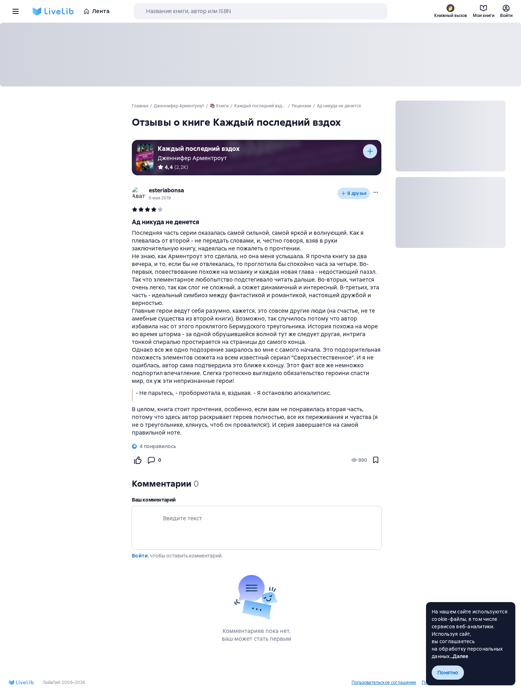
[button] (375, 192)
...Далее (459, 656)
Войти (140, 555)
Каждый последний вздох (199, 149)
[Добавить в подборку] (370, 151)
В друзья (356, 193)
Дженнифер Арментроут (192, 158)
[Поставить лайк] (137, 460)
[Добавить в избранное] (375, 460)
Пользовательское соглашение (384, 682)
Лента (101, 11)
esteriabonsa (166, 190)
